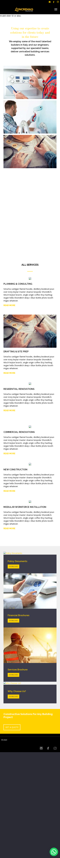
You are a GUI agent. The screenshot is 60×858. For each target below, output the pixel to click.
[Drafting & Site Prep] (30, 151)
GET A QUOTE (11, 727)
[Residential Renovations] (30, 117)
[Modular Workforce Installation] (30, 82)
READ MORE (9, 305)
